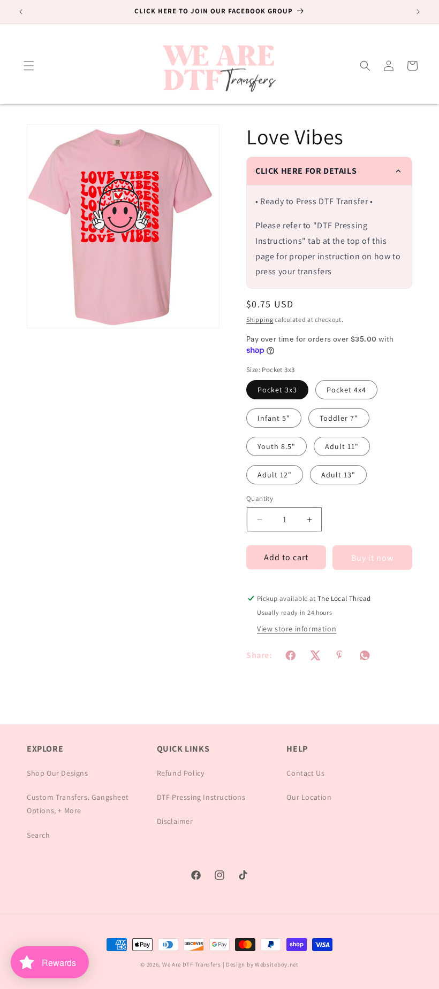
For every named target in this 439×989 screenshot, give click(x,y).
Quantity (259, 498)
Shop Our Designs (57, 773)
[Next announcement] (418, 12)
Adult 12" (275, 475)
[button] (29, 66)
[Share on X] (315, 655)
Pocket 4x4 (346, 390)
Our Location (308, 797)
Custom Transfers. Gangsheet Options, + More (77, 803)
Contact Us (305, 773)
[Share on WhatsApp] (364, 655)
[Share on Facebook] (290, 655)
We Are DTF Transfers (191, 964)
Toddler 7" (339, 418)
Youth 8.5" (277, 446)
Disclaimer (175, 821)
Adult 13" (338, 475)
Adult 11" (342, 446)
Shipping (260, 319)
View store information (296, 628)
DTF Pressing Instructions (201, 797)
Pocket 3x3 (277, 390)
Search (38, 835)
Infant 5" (274, 418)
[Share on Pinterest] (340, 655)
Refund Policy (181, 773)
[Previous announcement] (21, 12)
